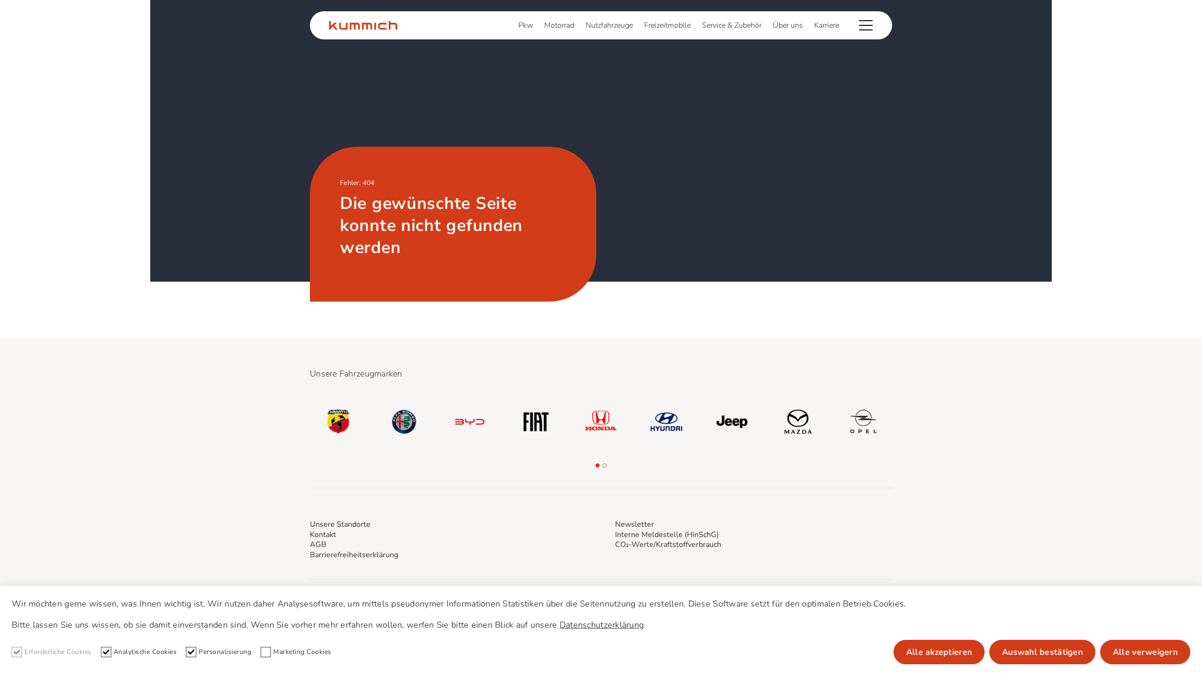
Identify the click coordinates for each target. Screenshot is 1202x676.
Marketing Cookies (302, 651)
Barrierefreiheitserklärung (354, 555)
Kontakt (323, 534)
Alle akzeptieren (939, 652)
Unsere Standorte (340, 524)
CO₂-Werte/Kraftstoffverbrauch (668, 544)
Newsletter (634, 524)
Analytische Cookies (145, 651)
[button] (597, 465)
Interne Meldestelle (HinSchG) (667, 534)
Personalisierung (225, 651)
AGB (318, 544)
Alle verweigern (1145, 652)
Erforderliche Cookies (58, 651)
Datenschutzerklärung (602, 624)
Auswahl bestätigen (1042, 652)
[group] (338, 421)
